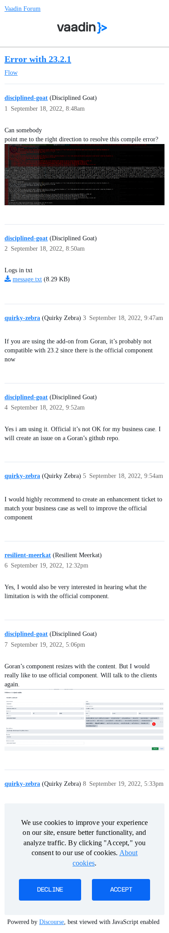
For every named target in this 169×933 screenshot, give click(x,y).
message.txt (27, 279)
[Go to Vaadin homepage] (82, 27)
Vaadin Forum (23, 8)
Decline (50, 890)
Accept (121, 890)
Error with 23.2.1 (38, 59)
